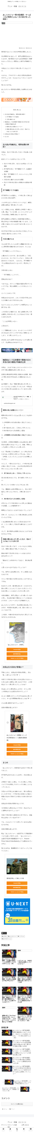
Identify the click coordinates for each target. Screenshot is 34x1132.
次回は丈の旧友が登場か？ (12, 134)
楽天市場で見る (17, 654)
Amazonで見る (17, 649)
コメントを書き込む (17, 1104)
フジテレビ (21, 936)
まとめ (7, 136)
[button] (30, 534)
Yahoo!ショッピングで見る (17, 658)
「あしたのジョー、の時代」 (16, 645)
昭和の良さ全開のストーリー (14, 126)
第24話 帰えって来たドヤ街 (15, 878)
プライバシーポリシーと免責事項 (9, 1126)
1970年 (5, 936)
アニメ (4, 933)
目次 (14, 109)
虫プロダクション (7, 938)
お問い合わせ (25, 1125)
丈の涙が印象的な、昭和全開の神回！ (15, 114)
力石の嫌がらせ (11, 119)
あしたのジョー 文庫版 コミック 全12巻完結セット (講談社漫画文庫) (17, 737)
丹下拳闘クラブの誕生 (13, 116)
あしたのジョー (12, 936)
